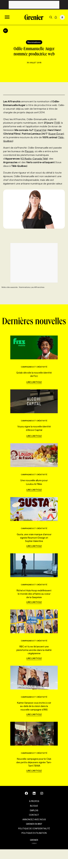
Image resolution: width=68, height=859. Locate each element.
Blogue (34, 806)
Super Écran (56, 133)
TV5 (56, 122)
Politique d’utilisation (34, 833)
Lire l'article (34, 382)
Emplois (34, 810)
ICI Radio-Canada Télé (34, 158)
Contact (34, 815)
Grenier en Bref (34, 824)
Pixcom (29, 151)
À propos (34, 801)
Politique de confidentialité (34, 828)
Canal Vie (40, 130)
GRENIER (34, 840)
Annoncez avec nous (34, 819)
